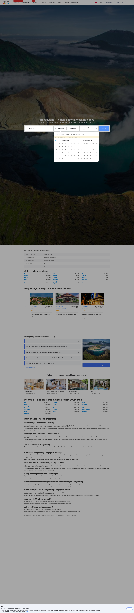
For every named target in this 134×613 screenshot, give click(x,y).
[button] (55, 140)
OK (130, 608)
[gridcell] (59, 146)
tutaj (27, 611)
